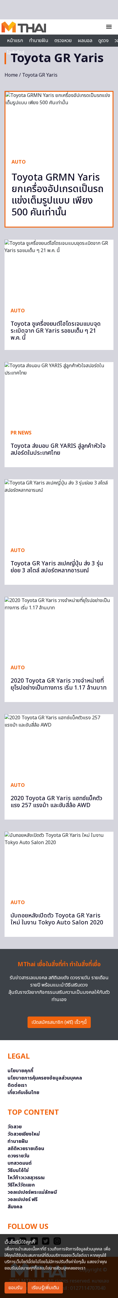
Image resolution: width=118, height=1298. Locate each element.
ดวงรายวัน (18, 1156)
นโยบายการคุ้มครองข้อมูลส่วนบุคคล (45, 1078)
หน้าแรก (15, 40)
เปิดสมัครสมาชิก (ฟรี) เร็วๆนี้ (59, 1022)
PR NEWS (21, 433)
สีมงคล (15, 1206)
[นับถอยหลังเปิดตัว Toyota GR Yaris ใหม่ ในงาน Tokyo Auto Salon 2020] (59, 862)
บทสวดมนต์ (20, 1163)
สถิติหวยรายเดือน (26, 1148)
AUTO (18, 162)
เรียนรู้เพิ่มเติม (45, 1287)
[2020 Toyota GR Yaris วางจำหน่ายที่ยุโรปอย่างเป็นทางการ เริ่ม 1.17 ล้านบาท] (59, 627)
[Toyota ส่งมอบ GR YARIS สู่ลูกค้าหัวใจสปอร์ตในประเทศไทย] (59, 393)
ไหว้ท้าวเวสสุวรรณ (26, 1177)
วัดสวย (15, 1126)
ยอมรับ (15, 1287)
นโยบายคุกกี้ (20, 1070)
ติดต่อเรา (17, 1085)
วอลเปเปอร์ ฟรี (23, 1199)
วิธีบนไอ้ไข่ (18, 1170)
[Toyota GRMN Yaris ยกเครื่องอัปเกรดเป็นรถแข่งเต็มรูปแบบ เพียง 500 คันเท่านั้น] (59, 122)
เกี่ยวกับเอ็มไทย (23, 1092)
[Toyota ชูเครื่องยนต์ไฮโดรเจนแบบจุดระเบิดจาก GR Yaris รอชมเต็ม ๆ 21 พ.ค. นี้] (59, 270)
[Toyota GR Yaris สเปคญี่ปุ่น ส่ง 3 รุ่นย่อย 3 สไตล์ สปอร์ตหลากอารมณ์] (59, 510)
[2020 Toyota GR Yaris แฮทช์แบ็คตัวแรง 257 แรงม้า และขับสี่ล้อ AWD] (59, 745)
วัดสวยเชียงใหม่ (24, 1134)
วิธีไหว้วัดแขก (21, 1185)
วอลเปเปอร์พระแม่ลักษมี (32, 1192)
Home (11, 75)
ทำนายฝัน (38, 40)
